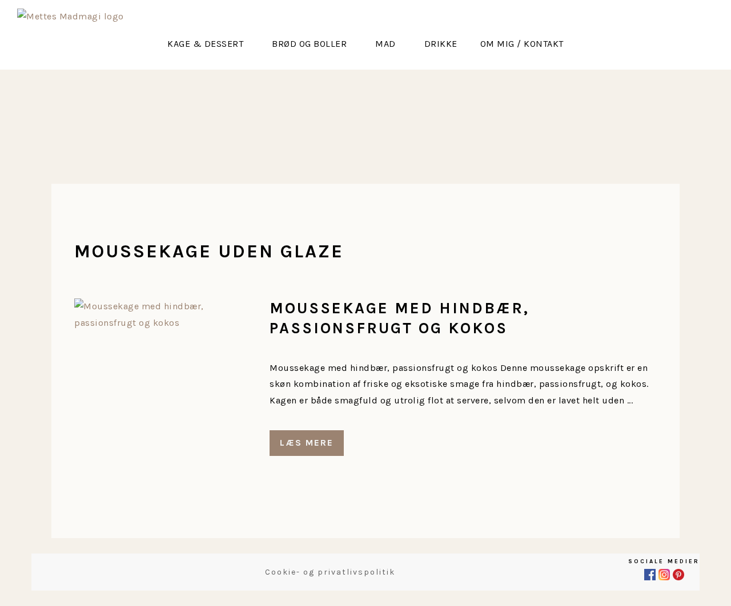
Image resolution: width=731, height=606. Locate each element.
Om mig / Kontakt (522, 43)
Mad (385, 43)
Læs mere (307, 442)
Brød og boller (309, 43)
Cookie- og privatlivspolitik (330, 572)
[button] (208, 44)
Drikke (440, 43)
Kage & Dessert (205, 43)
